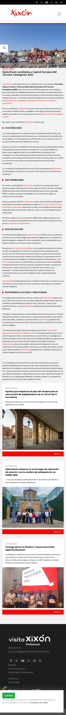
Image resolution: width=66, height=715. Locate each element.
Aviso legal (14, 682)
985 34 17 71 (14, 647)
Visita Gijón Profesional (20, 672)
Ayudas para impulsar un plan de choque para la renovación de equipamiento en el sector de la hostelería (31, 394)
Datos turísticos (16, 668)
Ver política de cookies (39, 702)
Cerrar (8, 695)
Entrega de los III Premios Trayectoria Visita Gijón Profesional (29, 548)
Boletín (12, 664)
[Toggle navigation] (59, 14)
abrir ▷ (57, 453)
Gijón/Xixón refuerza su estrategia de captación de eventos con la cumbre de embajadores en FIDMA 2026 (32, 472)
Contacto (13, 678)
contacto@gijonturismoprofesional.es (28, 651)
